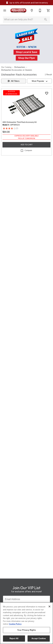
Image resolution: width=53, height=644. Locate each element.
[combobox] (39, 81)
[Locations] (31, 10)
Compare (28, 150)
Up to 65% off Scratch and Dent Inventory (28, 2)
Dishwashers (19, 67)
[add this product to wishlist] (46, 93)
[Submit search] (45, 19)
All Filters (15, 81)
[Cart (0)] (48, 10)
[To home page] (18, 10)
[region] (26, 623)
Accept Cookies (39, 638)
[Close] (49, 606)
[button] (4, 10)
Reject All (14, 638)
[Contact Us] (40, 10)
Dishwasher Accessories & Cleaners (16, 70)
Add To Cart (27, 145)
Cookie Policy (15, 624)
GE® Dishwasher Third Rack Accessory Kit (20, 122)
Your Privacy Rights (26, 630)
